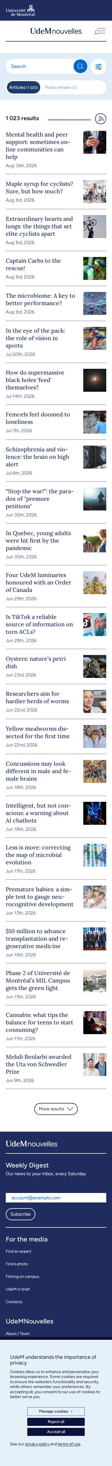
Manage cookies (56, 1411)
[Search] (80, 66)
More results (51, 1109)
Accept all (56, 1431)
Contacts (14, 1301)
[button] (99, 30)
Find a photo (17, 1264)
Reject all (56, 1421)
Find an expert (18, 1251)
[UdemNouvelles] (56, 30)
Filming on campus (22, 1276)
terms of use (69, 1444)
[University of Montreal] (20, 10)
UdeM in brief (18, 1289)
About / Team (18, 1333)
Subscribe (20, 1214)
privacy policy (37, 1444)
